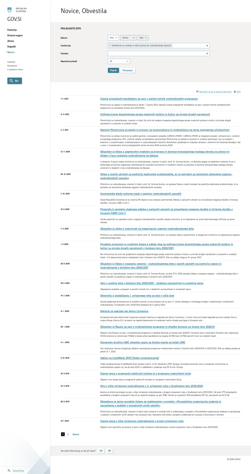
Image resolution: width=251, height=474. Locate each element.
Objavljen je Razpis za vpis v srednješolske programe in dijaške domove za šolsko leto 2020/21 (157, 327)
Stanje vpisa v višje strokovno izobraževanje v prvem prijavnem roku (142, 421)
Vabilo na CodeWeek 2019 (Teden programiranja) (129, 358)
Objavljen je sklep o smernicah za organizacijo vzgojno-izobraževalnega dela (147, 229)
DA (100, 450)
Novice (11, 52)
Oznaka (64, 53)
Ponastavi (127, 70)
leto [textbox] (112, 37)
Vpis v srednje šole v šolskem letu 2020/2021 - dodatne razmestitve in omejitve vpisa (151, 283)
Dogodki (11, 46)
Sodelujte (11, 62)
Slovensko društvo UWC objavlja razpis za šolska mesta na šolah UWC (143, 342)
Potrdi (113, 70)
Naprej (76, 434)
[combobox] (113, 37)
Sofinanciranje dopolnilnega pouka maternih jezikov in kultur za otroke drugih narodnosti (155, 114)
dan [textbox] (141, 37)
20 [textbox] (111, 61)
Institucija (66, 45)
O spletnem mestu (15, 69)
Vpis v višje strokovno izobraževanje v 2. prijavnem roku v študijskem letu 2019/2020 (151, 386)
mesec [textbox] (125, 37)
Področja (12, 30)
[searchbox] (174, 45)
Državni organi (15, 35)
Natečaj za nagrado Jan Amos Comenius (124, 311)
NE (109, 450)
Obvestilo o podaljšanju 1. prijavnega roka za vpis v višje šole (137, 295)
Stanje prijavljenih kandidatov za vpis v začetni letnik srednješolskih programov (149, 99)
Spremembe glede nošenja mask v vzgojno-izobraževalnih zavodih (140, 194)
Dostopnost (12, 66)
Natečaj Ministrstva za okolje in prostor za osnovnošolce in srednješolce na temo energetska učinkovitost (165, 130)
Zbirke (10, 41)
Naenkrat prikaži (69, 61)
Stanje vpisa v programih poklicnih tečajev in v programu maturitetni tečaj (145, 373)
